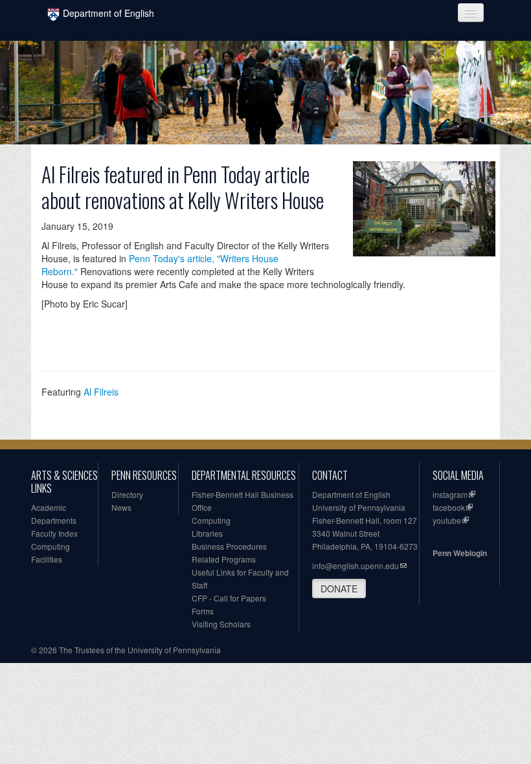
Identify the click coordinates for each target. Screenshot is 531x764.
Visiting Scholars (221, 623)
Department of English (108, 12)
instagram (450, 494)
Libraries (207, 533)
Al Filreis (101, 391)
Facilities (46, 559)
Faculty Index (54, 533)
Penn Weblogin (460, 553)
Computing (50, 546)
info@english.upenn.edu (355, 565)
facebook (449, 507)
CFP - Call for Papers (229, 597)
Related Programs (224, 559)
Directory (127, 494)
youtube (447, 520)
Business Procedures (229, 546)
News (121, 507)
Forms (203, 610)
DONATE (339, 588)
